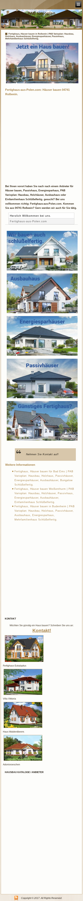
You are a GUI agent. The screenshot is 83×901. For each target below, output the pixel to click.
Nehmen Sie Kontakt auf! (42, 454)
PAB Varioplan (41, 13)
